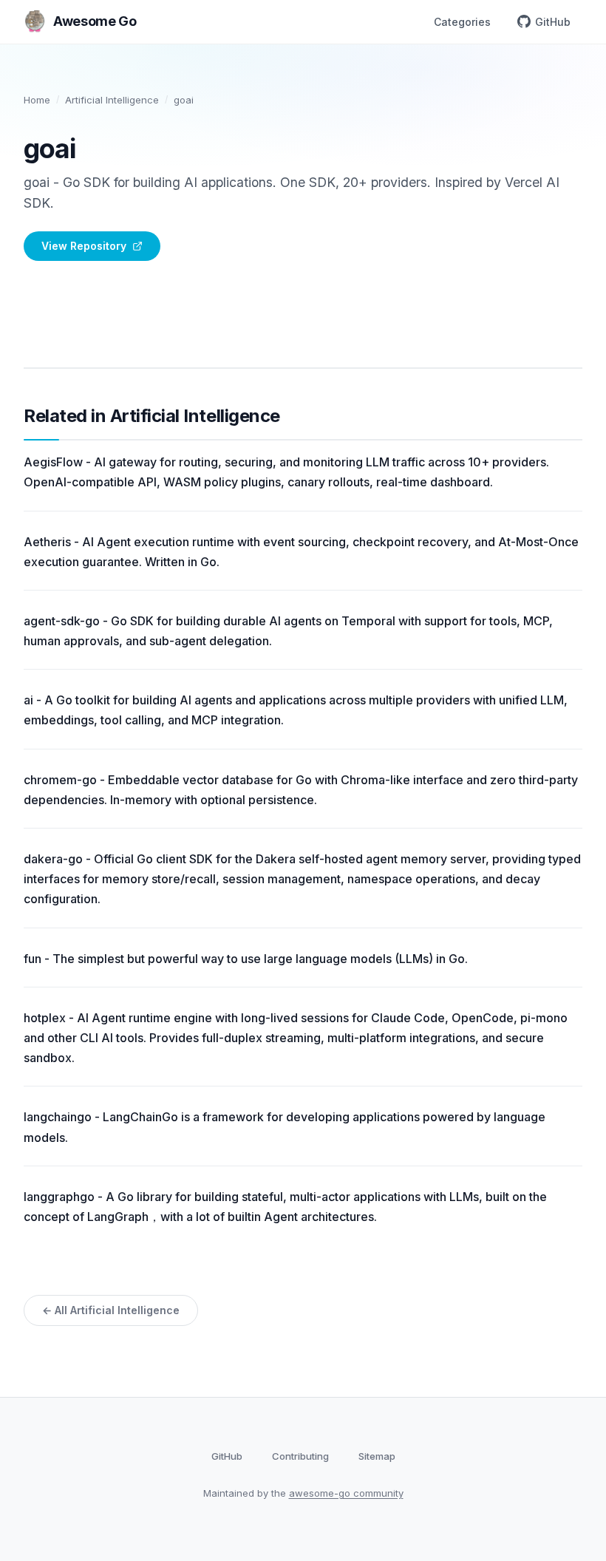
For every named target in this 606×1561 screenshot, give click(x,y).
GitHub (553, 22)
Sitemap (376, 1456)
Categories (462, 22)
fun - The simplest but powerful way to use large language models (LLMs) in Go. (246, 958)
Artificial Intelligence (112, 100)
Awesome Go (94, 21)
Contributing (300, 1456)
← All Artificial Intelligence (111, 1310)
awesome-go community (346, 1493)
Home (37, 100)
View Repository (83, 245)
